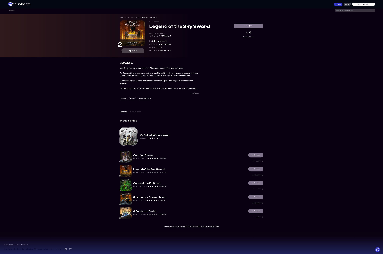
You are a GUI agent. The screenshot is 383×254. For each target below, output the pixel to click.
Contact (40, 249)
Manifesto (45, 249)
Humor (132, 98)
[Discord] (70, 248)
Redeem (52, 249)
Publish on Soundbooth (14, 249)
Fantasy (123, 98)
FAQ (35, 249)
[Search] (372, 10)
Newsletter (58, 249)
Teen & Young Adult (145, 98)
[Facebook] (66, 248)
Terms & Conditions (27, 249)
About (5, 249)
